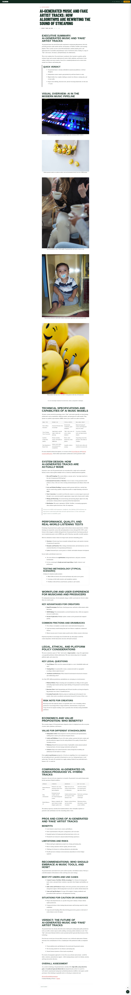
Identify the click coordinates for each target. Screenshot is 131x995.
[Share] (127, 987)
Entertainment (44, 986)
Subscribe (127, 1)
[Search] (122, 2)
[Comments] (127, 991)
